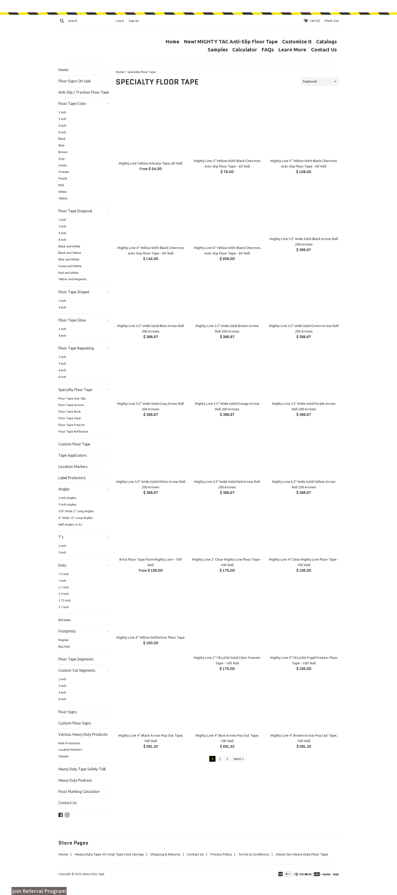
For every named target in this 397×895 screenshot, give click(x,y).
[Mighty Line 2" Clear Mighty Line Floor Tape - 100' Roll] (227, 528)
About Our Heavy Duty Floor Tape (302, 854)
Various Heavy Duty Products (83, 734)
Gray (61, 158)
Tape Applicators (72, 455)
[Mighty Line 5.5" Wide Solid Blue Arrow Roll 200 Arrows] (150, 294)
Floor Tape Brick (69, 411)
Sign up (134, 20)
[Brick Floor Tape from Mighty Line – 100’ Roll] (150, 528)
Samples (218, 49)
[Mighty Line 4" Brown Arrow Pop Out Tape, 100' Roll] (304, 704)
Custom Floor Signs (74, 723)
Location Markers (73, 466)
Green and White (70, 266)
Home (172, 41)
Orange (63, 171)
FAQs (267, 49)
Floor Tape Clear (69, 418)
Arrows (64, 620)
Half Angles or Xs (70, 524)
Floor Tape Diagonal (83, 211)
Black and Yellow (69, 253)
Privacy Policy (221, 854)
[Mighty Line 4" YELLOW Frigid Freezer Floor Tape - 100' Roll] (304, 616)
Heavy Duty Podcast (75, 780)
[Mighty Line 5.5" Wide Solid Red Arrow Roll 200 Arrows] (227, 450)
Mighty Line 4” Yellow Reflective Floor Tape (150, 637)
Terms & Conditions (253, 854)
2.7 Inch (63, 587)
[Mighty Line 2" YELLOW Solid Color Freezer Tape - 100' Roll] (227, 616)
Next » (238, 759)
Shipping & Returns (165, 854)
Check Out (331, 20)
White (62, 191)
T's (83, 537)
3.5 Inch (63, 594)
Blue (61, 145)
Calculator (244, 49)
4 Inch (62, 125)
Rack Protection (69, 743)
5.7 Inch (63, 607)
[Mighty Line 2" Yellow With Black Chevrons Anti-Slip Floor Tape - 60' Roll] (227, 125)
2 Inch (62, 112)
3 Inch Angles (67, 504)
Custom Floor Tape (74, 444)
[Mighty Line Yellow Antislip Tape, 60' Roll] (150, 126)
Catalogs (326, 41)
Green (62, 165)
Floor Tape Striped (83, 292)
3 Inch (62, 119)
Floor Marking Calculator (79, 791)
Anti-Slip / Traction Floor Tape (83, 92)
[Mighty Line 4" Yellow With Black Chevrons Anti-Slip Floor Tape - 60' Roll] (150, 212)
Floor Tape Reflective (73, 431)
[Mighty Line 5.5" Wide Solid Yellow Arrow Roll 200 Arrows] (304, 450)
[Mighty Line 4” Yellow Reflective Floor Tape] (150, 606)
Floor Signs (67, 712)
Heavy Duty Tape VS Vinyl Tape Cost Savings (109, 854)
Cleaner (63, 756)
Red (61, 185)
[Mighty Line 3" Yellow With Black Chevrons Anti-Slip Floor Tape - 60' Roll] (304, 125)
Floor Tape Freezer (71, 425)
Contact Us (324, 49)
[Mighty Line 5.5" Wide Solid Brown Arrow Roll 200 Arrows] (227, 294)
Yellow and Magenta (72, 279)
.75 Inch (63, 574)
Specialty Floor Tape (83, 390)
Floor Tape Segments (76, 659)
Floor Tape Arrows (71, 405)
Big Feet (64, 646)
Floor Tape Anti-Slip (72, 398)
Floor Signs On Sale (74, 81)
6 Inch (62, 132)
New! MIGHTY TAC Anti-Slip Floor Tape (231, 41)
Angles (83, 489)
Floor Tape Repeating (83, 348)
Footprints (83, 631)
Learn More (292, 49)
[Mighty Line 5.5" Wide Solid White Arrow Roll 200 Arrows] (150, 450)
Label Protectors (72, 478)
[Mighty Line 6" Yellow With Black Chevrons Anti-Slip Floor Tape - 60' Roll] (227, 212)
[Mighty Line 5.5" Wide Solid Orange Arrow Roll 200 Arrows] (227, 373)
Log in (120, 20)
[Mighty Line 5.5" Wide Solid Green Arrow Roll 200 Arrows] (304, 294)
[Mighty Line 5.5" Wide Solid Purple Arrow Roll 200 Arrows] (304, 373)
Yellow (63, 198)
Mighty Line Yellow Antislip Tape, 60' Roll (150, 163)
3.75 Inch (64, 600)
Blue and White (68, 259)
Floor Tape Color (83, 103)
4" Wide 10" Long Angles (75, 518)
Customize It (297, 41)
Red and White (68, 272)
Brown (63, 152)
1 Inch (62, 580)
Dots (83, 565)
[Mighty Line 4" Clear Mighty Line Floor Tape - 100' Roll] (304, 528)
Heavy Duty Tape (93, 874)
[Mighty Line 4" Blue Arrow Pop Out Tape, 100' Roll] (227, 704)
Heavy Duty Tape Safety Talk (82, 769)
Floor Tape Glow (83, 320)
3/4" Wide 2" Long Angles (76, 511)
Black (62, 138)
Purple (62, 178)
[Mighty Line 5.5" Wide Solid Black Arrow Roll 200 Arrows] (304, 208)
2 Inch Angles (67, 498)
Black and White (69, 246)
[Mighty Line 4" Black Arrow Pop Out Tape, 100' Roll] (150, 704)
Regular (63, 640)
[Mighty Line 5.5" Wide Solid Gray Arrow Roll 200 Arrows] (150, 373)
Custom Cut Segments (83, 670)
